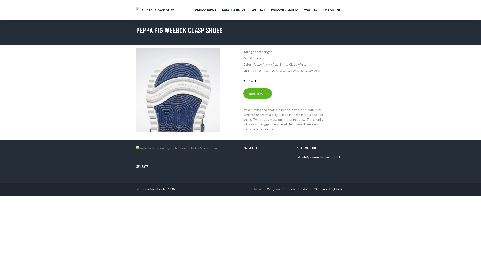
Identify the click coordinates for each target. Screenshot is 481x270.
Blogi (257, 189)
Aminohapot (205, 10)
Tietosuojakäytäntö (328, 189)
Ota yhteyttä (275, 189)
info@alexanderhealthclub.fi (321, 157)
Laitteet (258, 10)
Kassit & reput (234, 10)
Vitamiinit (333, 10)
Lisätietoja (257, 93)
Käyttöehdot (299, 189)
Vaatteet (311, 10)
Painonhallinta (284, 10)
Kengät (267, 52)
